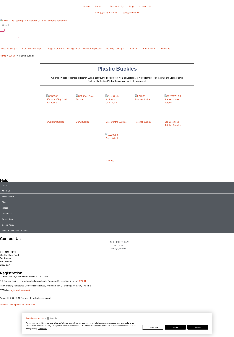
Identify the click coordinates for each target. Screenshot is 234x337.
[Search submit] (2, 30)
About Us (100, 6)
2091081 (81, 281)
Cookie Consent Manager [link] (35, 318)
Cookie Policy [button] (98, 326)
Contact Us (145, 6)
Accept (198, 327)
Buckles (13, 55)
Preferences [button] (42, 329)
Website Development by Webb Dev (17, 304)
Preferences (153, 327)
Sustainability (117, 6)
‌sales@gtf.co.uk (131, 12)
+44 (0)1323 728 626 (106, 12)
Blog (131, 6)
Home (86, 6)
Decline (175, 327)
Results (6, 34)
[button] (10, 48)
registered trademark (20, 290)
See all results (9, 40)
